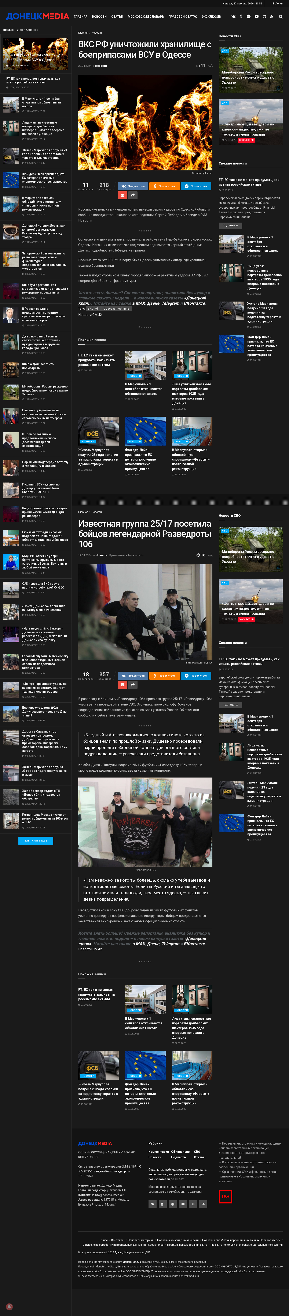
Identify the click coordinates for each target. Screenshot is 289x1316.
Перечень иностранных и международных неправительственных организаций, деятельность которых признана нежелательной (250, 1150)
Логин (279, 3)
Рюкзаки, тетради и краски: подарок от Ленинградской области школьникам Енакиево (45, 535)
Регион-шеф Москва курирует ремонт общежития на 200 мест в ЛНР (45, 818)
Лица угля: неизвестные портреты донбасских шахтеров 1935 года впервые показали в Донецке (191, 393)
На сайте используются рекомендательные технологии (247, 1244)
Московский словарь (146, 16)
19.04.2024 (84, 555)
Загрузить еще (36, 840)
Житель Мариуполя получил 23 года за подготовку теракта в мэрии (44, 770)
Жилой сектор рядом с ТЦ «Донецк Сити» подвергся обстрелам (41, 794)
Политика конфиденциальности (178, 1240)
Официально (180, 1151)
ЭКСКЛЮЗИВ (246, 140)
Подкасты (179, 1157)
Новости (99, 16)
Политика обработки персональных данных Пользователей (241, 1240)
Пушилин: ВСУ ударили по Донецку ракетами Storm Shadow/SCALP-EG (41, 488)
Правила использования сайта (187, 1244)
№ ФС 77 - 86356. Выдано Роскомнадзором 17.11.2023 (109, 1171)
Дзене (153, 303)
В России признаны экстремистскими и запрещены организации (248, 1165)
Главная (80, 16)
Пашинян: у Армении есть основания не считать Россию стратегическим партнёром (44, 414)
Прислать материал (141, 1240)
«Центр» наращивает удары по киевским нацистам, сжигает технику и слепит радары (44, 687)
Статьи (117, 16)
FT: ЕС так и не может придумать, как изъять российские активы (96, 360)
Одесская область (116, 308)
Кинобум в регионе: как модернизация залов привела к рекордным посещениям (45, 288)
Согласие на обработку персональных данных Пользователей (123, 1244)
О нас (104, 1240)
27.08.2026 (86, 370)
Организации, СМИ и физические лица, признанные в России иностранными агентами (248, 1176)
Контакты (117, 1240)
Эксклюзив (211, 16)
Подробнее (230, 225)
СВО (224, 51)
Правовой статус (183, 16)
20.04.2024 (84, 65)
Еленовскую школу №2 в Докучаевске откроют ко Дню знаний (44, 711)
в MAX (138, 303)
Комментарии (159, 1151)
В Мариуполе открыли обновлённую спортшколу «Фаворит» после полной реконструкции (191, 459)
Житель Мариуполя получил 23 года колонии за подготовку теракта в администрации (44, 153)
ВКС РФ (93, 308)
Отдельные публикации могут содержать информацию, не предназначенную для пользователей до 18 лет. (178, 1174)
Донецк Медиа (124, 1252)
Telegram (170, 303)
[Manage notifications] (9, 1306)
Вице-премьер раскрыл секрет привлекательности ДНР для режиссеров (44, 512)
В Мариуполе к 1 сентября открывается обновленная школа (41, 102)
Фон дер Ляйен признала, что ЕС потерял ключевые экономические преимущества (44, 177)
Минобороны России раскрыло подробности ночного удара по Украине (45, 390)
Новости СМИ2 (90, 315)
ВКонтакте (194, 303)
